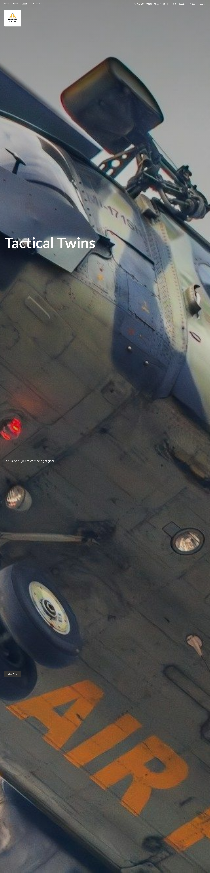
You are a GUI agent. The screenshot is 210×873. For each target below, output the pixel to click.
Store (6, 4)
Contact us (37, 4)
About (15, 4)
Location (26, 4)
